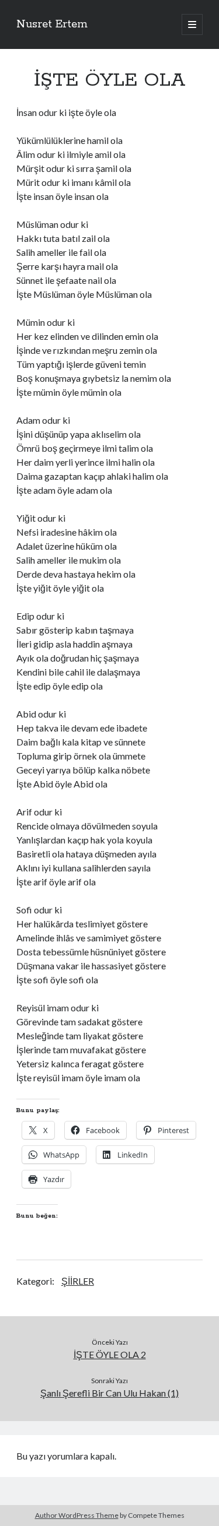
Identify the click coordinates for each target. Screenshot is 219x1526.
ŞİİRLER (77, 1280)
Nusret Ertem (52, 24)
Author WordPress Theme (77, 1515)
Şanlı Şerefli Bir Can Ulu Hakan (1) (109, 1392)
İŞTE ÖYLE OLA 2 (110, 1354)
